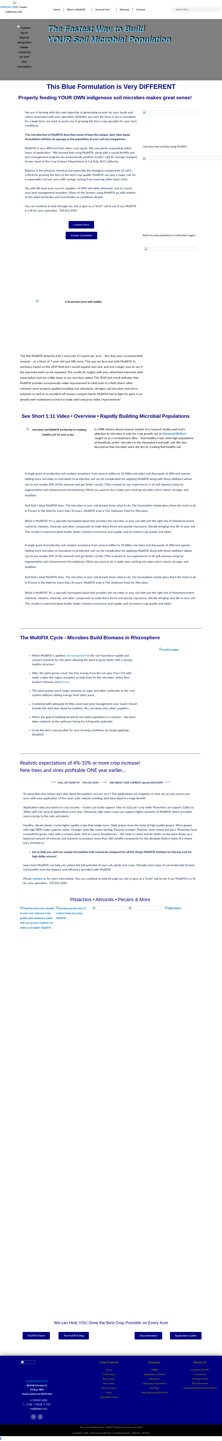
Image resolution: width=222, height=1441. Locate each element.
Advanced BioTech (174, 433)
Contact (140, 9)
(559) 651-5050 (9, 7)
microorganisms (76, 655)
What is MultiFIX (76, 9)
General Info (102, 9)
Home (56, 9)
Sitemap (124, 9)
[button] (58, 445)
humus (64, 682)
